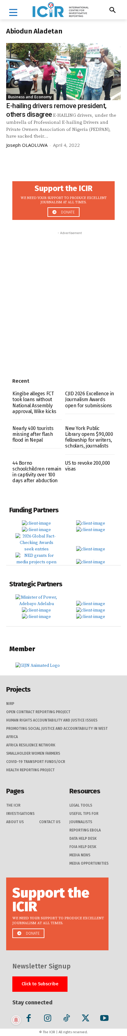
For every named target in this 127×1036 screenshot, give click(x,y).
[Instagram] (47, 1019)
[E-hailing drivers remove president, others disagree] (63, 71)
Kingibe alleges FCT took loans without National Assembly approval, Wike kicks (34, 402)
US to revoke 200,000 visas (87, 466)
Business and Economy (30, 97)
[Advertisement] (63, 299)
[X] (85, 1019)
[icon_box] (63, 199)
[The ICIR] (60, 9)
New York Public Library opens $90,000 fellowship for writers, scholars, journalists (89, 437)
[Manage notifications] (16, 1020)
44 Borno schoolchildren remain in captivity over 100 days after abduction (36, 472)
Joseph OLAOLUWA (26, 145)
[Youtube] (104, 1019)
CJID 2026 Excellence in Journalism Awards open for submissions (89, 399)
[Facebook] (29, 1019)
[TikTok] (66, 1019)
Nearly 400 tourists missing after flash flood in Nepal (32, 434)
